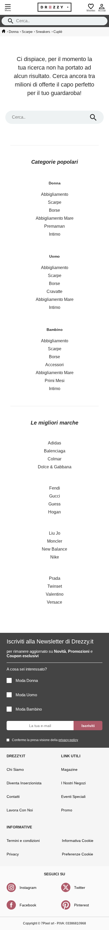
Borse (54, 210)
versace (54, 602)
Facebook (28, 905)
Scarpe (54, 202)
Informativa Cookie (77, 840)
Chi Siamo (15, 769)
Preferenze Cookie (77, 854)
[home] (4, 31)
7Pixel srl (47, 923)
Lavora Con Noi (20, 810)
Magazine (69, 769)
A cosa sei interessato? (27, 669)
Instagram (28, 887)
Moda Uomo (26, 695)
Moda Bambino (29, 709)
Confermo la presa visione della (45, 740)
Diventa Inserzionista (24, 783)
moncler (54, 541)
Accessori (54, 364)
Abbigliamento (54, 194)
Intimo (54, 234)
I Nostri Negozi (73, 783)
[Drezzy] (54, 7)
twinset (54, 586)
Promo (66, 810)
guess (54, 504)
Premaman (54, 226)
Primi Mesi (55, 380)
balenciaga (54, 451)
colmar (54, 459)
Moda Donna (27, 680)
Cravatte (54, 291)
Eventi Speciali (73, 796)
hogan (54, 512)
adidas (54, 443)
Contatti (13, 796)
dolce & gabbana (54, 467)
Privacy (13, 854)
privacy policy (68, 740)
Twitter (79, 887)
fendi (54, 488)
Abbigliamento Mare (55, 218)
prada (54, 578)
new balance (54, 549)
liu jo (54, 533)
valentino (54, 594)
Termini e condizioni (23, 840)
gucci (54, 496)
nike (54, 557)
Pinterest (81, 905)
